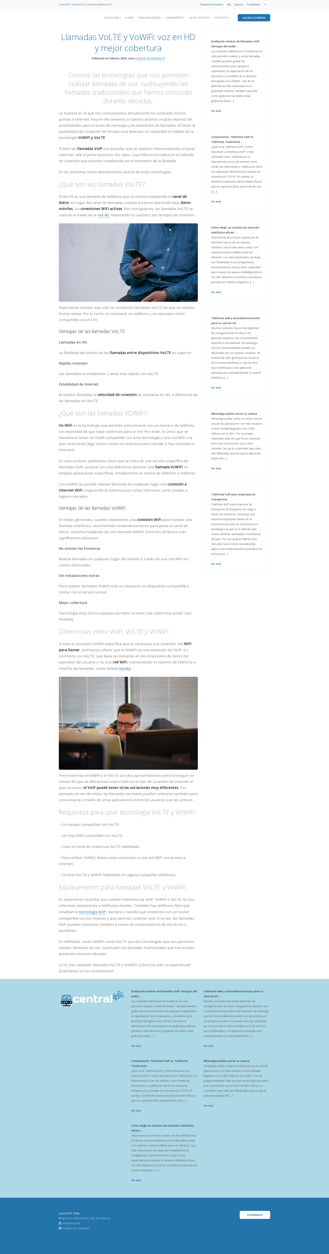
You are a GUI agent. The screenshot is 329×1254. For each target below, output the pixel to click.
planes (129, 17)
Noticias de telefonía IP (150, 58)
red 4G (103, 214)
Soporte (238, 4)
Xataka (125, 668)
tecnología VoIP (92, 911)
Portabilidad (253, 4)
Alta (229, 4)
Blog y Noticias (200, 17)
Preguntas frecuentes (211, 4)
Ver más (216, 111)
